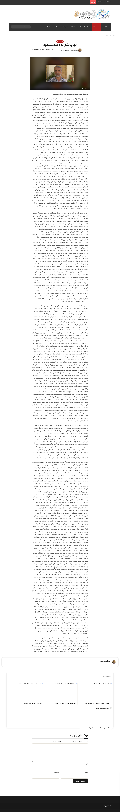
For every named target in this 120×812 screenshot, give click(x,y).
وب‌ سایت (56, 772)
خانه (114, 35)
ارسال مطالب (64, 27)
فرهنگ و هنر (87, 27)
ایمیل (86, 772)
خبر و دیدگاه (96, 27)
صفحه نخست (105, 27)
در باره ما (56, 27)
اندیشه (79, 27)
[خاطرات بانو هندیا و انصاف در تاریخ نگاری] (96, 716)
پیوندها (49, 27)
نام (87, 764)
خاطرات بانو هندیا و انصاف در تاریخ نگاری (99, 728)
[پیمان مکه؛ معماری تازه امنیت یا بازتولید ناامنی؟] (96, 692)
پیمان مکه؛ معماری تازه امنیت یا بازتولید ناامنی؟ (97, 704)
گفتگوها (73, 27)
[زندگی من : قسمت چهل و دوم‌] (27, 692)
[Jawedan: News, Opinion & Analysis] (92, 13)
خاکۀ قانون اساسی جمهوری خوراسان (65, 704)
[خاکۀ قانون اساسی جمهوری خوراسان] (61, 692)
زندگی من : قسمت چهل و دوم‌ (33, 704)
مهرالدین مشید (74, 50)
